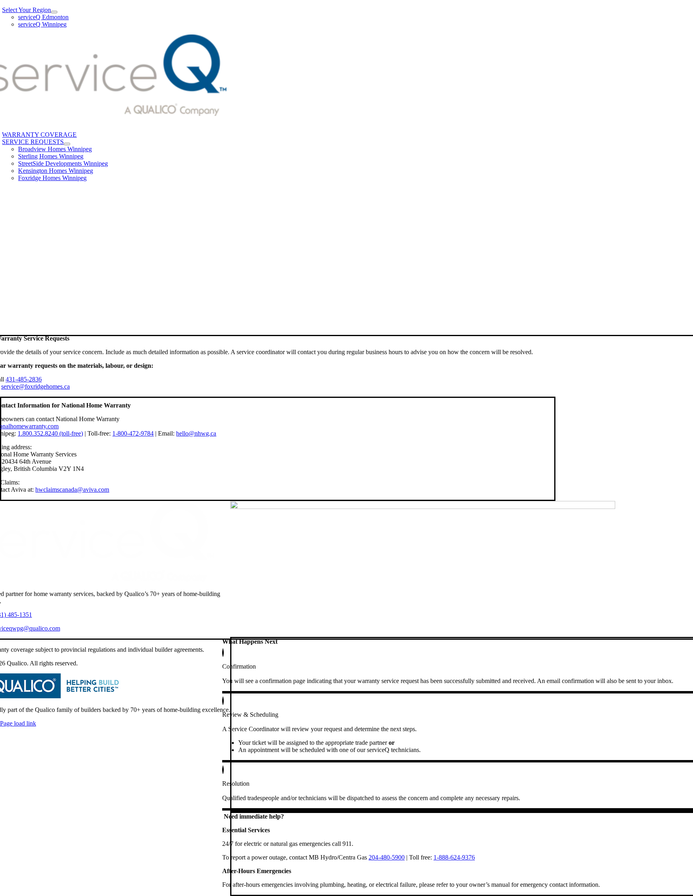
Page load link (18, 723)
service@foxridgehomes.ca (35, 386)
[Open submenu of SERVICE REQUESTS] (67, 144)
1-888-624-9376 (454, 857)
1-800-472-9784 (133, 433)
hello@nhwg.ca (196, 433)
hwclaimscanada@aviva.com (72, 489)
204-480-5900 (387, 857)
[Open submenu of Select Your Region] (54, 12)
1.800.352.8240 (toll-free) (50, 433)
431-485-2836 (24, 379)
